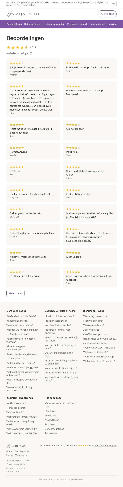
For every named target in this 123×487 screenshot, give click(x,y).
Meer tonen (15, 293)
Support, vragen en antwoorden (15, 469)
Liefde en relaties (16, 310)
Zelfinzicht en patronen (19, 397)
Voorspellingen (98, 24)
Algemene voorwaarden (18, 460)
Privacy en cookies (15, 464)
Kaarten (112, 24)
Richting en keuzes (93, 310)
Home (9, 451)
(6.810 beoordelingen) (106, 445)
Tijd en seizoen (53, 397)
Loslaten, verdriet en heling (60, 310)
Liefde (9, 455)
